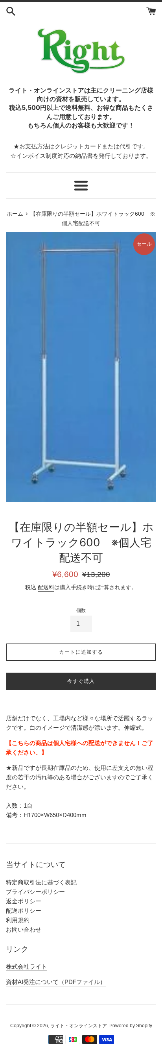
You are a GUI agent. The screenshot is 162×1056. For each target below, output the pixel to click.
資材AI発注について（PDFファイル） (56, 981)
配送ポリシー (23, 910)
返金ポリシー (23, 901)
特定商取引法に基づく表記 (41, 882)
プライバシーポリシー (35, 891)
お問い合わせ (23, 929)
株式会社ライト (26, 966)
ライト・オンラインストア (78, 1025)
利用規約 (17, 920)
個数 (81, 610)
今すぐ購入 (81, 681)
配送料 (46, 587)
